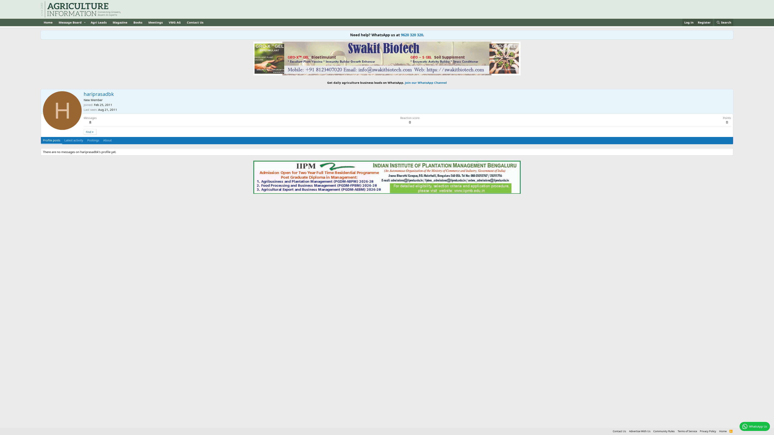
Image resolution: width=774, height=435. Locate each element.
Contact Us (195, 22)
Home (48, 22)
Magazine (120, 22)
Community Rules (664, 431)
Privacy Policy (708, 431)
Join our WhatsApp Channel (426, 83)
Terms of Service (687, 431)
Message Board (70, 22)
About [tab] (107, 140)
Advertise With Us (639, 431)
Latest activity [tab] (73, 140)
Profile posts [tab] (51, 140)
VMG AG (175, 22)
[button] (85, 22)
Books (137, 22)
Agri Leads (99, 22)
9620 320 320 (412, 34)
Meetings (155, 22)
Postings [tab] (93, 140)
